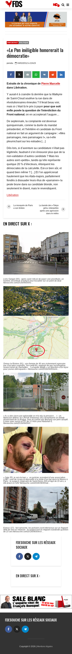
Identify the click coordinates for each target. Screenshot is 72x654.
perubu (10, 63)
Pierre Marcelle (50, 83)
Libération (13, 195)
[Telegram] (36, 556)
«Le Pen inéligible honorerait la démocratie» (35, 53)
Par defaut (12, 42)
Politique (23, 42)
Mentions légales (45, 646)
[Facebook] (19, 556)
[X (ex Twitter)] (27, 556)
